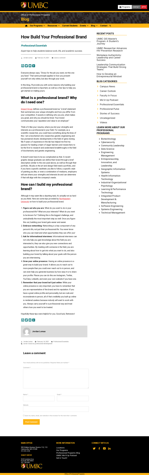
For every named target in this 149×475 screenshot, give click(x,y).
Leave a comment (59, 58)
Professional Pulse (109, 109)
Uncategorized (107, 118)
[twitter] (94, 448)
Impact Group (27, 109)
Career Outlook (108, 91)
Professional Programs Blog (68, 453)
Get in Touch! (61, 458)
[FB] (99, 448)
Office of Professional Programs (35, 15)
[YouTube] (104, 448)
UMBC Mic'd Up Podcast (66, 455)
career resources (29, 343)
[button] (110, 25)
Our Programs (36, 25)
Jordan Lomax (28, 58)
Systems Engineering (111, 209)
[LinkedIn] (109, 448)
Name (25, 394)
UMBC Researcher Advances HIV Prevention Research (112, 49)
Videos (103, 122)
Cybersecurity (108, 142)
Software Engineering (112, 206)
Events (83, 25)
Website (25, 405)
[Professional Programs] (26, 26)
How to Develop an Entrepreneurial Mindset (109, 75)
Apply (144, 7)
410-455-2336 (25, 451)
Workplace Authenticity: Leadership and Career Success (109, 57)
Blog (25, 19)
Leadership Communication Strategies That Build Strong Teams (111, 67)
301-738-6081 (25, 462)
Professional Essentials (34, 45)
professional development (43, 343)
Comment (27, 367)
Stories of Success (110, 113)
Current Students (70, 25)
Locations (60, 448)
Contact (136, 7)
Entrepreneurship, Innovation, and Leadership (110, 162)
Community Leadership (112, 145)
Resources (52, 25)
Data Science (107, 149)
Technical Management (113, 212)
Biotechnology (108, 139)
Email (59, 394)
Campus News (107, 86)
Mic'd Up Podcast (109, 100)
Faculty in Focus (108, 95)
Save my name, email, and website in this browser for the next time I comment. (51, 415)
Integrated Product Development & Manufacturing (110, 199)
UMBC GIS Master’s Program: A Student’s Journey (108, 41)
